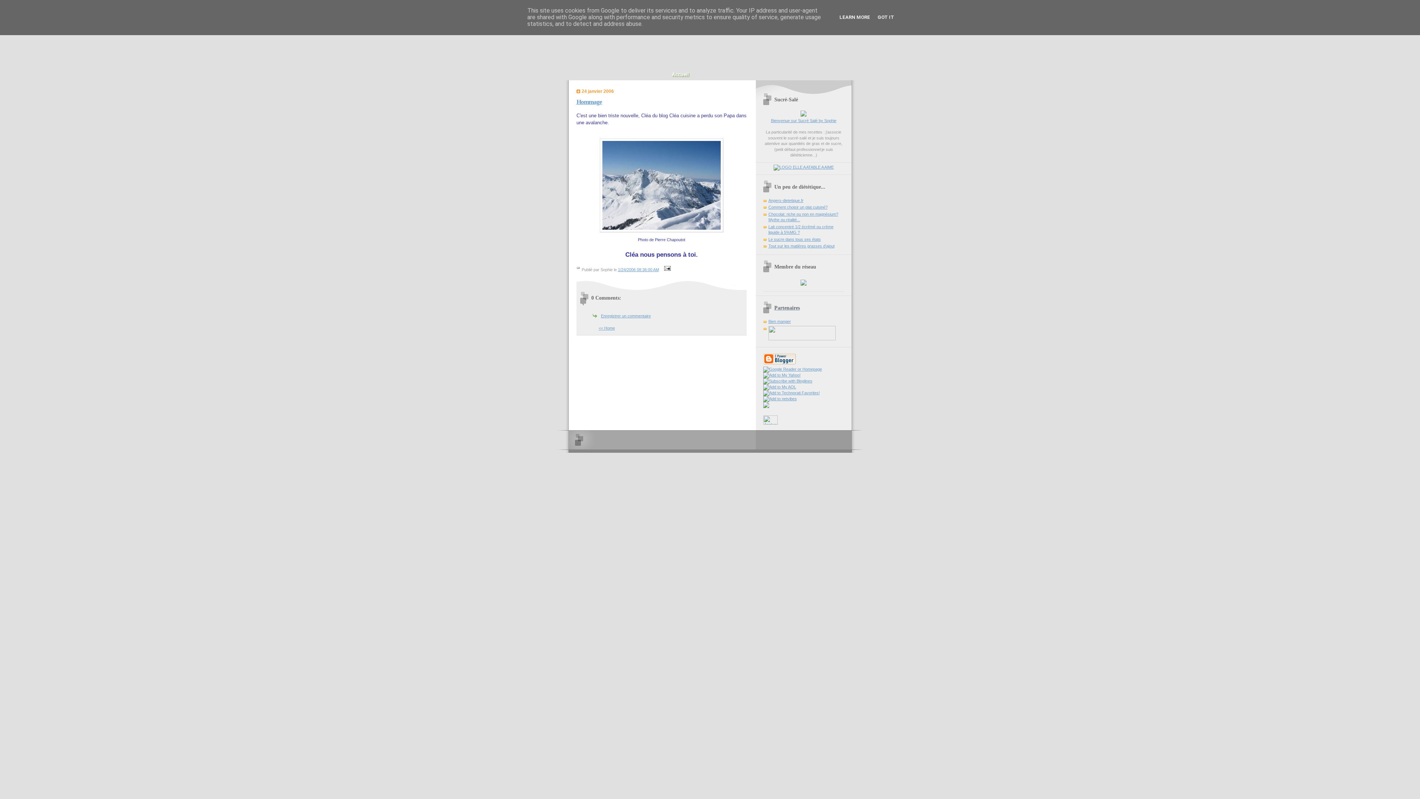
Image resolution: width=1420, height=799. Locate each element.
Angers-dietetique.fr (786, 200)
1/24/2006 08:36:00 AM (638, 269)
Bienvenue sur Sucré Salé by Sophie (803, 120)
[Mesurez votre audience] (770, 423)
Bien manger (779, 321)
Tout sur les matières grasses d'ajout (801, 246)
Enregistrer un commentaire (626, 316)
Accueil (680, 74)
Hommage (589, 101)
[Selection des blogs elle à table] (804, 167)
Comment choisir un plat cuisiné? (798, 207)
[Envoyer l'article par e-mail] (666, 269)
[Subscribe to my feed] (766, 406)
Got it (886, 17)
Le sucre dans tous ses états (794, 239)
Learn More (854, 17)
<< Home (607, 328)
